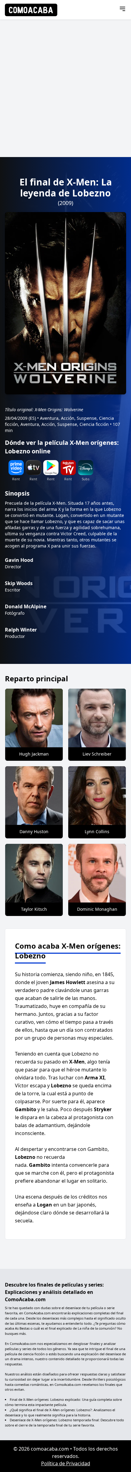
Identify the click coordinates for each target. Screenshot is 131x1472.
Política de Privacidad (65, 1463)
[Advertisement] (65, 88)
